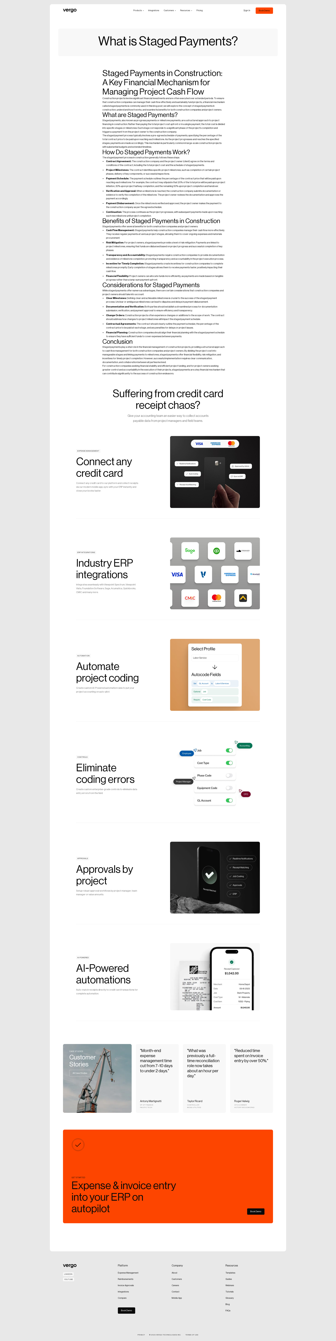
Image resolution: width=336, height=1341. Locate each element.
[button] (138, 10)
